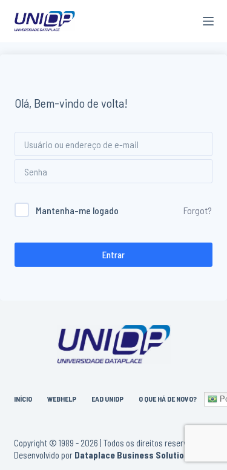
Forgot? (197, 210)
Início (23, 398)
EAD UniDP (107, 398)
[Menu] (208, 21)
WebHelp (61, 398)
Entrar (113, 254)
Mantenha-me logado (77, 210)
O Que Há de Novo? (168, 398)
